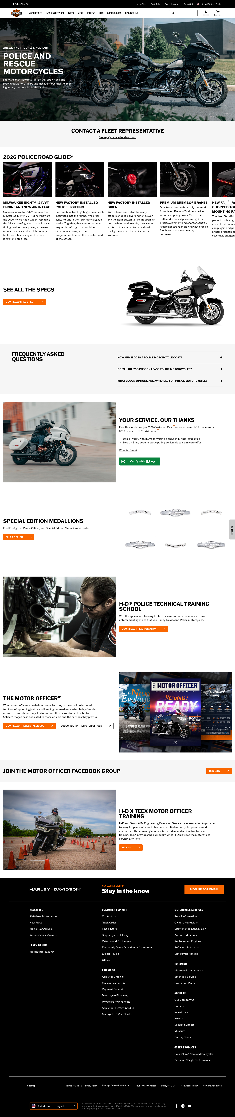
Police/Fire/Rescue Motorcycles (193, 1053)
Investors (180, 1012)
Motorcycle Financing (115, 995)
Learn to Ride (140, 4)
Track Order (189, 4)
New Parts (36, 922)
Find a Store (109, 928)
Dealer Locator (172, 4)
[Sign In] (206, 13)
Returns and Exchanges (116, 941)
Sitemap (31, 1085)
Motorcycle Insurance (187, 970)
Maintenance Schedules (189, 928)
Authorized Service (186, 935)
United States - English (211, 4)
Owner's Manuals (184, 922)
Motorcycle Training (42, 951)
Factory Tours (182, 1037)
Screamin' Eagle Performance (192, 1060)
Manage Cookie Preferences (116, 1085)
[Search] (183, 13)
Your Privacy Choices (145, 1085)
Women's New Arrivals (43, 935)
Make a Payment (112, 983)
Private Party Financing (116, 1001)
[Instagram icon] (183, 1106)
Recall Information (185, 916)
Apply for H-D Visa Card (117, 1007)
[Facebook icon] (176, 1106)
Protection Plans (184, 983)
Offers (106, 960)
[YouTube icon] (189, 1106)
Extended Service (185, 976)
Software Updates (185, 947)
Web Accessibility (189, 1085)
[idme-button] (139, 461)
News (177, 1018)
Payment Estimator (113, 989)
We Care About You (212, 1085)
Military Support (184, 1024)
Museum (179, 1030)
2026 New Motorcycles (43, 916)
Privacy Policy (90, 1085)
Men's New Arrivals (41, 928)
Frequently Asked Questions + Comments (127, 947)
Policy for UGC (168, 1085)
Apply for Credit (111, 976)
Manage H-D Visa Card (116, 1014)
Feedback (232, 529)
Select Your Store (23, 4)
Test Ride (155, 4)
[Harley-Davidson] (63, 889)
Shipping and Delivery (115, 935)
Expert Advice (110, 953)
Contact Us (109, 916)
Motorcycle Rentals (186, 953)
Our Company (183, 999)
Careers (179, 1006)
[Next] (228, 201)
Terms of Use (72, 1085)
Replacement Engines (187, 941)
